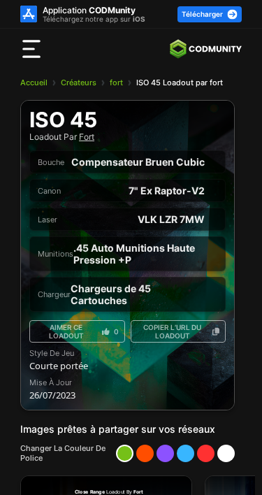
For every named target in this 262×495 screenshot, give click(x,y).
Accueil (34, 82)
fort (116, 82)
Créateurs (78, 82)
